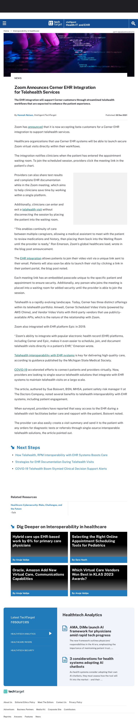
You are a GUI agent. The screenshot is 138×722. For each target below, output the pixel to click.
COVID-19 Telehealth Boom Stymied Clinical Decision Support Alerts (61, 468)
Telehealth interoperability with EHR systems (44, 355)
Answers (18, 717)
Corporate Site (54, 709)
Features (29, 717)
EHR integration (30, 258)
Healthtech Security (22, 650)
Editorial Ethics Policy (25, 702)
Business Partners (25, 709)
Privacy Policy (75, 702)
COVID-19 (20, 369)
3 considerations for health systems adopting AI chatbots (91, 662)
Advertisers (9, 709)
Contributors (69, 709)
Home (6, 31)
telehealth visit (32, 209)
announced (35, 127)
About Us (8, 702)
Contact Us (61, 702)
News (18, 78)
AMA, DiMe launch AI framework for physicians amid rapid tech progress (90, 631)
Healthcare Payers (21, 642)
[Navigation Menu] (4, 23)
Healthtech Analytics (23, 634)
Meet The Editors (46, 702)
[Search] (133, 23)
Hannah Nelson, (25, 115)
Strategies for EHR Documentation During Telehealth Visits (54, 462)
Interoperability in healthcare (26, 31)
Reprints (7, 717)
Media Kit (40, 709)
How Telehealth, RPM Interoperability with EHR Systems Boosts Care (61, 455)
